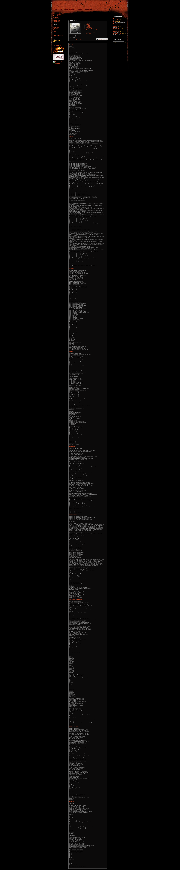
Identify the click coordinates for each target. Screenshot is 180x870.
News (54, 16)
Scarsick (88, 23)
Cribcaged (88, 25)
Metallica (119, 24)
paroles (83, 15)
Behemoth (118, 31)
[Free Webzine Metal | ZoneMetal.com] (71, 10)
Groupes (55, 17)
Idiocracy (88, 31)
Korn (119, 22)
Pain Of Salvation (90, 15)
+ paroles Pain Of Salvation (75, 39)
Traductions (56, 20)
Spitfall (87, 24)
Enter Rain (88, 33)
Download (56, 27)
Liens (54, 31)
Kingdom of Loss (90, 28)
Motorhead (118, 29)
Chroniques (56, 21)
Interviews (56, 23)
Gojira (117, 27)
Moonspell (118, 19)
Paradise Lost (119, 34)
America (88, 26)
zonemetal (78, 15)
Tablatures (56, 18)
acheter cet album (103, 39)
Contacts (55, 28)
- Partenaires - (57, 45)
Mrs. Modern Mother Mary (92, 29)
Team (54, 30)
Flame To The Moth (90, 32)
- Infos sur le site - (58, 35)
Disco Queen (89, 27)
